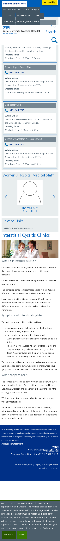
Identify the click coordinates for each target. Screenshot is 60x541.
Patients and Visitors (14, 4)
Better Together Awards (28, 21)
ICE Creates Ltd (53, 468)
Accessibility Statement (12, 444)
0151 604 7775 (16, 110)
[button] (54, 40)
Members (8, 21)
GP (37, 16)
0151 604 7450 (16, 144)
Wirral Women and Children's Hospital (21, 10)
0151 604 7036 (16, 73)
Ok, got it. (9, 535)
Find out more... (50, 528)
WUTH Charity (23, 16)
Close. (22, 535)
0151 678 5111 (48, 454)
